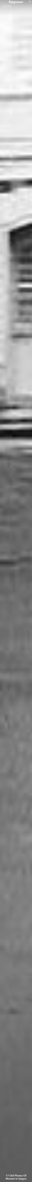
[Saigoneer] (16, 2)
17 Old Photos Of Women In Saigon (16, 1177)
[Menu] (30, 1)
